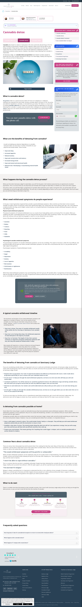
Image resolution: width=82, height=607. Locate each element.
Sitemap (24, 590)
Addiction (27, 5)
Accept (27, 604)
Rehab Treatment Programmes (67, 574)
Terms (72, 602)
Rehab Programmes (37, 5)
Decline (17, 604)
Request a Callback (40, 296)
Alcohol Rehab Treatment (66, 576)
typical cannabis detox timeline (22, 323)
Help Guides (65, 1)
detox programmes (14, 373)
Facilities (24, 574)
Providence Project (46, 590)
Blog (69, 1)
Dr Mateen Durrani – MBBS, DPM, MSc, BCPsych (31, 19)
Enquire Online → (44, 120)
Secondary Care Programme (67, 580)
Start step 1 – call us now (41, 511)
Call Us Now (66, 81)
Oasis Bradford (45, 583)
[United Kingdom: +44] (57, 116)
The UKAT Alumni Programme (67, 585)
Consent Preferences (8, 591)
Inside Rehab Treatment (66, 587)
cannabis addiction (14, 105)
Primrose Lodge (45, 587)
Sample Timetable (26, 580)
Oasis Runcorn (45, 585)
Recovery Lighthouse (46, 592)
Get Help (22, 5)
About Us (56, 5)
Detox (31, 5)
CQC (4, 588)
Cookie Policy (25, 585)
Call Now (29, 296)
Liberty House (45, 578)
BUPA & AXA (10, 588)
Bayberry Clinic (45, 576)
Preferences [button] (22, 602)
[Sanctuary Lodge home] (8, 5)
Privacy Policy (25, 583)
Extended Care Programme (67, 590)
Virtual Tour (25, 576)
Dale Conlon (11, 19)
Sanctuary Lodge (45, 594)
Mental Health (51, 5)
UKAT (15, 588)
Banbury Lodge (45, 574)
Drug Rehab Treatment (66, 578)
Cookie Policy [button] (28, 601)
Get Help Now (75, 5)
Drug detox (6, 100)
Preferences (7, 604)
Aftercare (63, 583)
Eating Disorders (44, 5)
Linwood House (45, 580)
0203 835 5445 (68, 5)
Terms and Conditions (27, 587)
